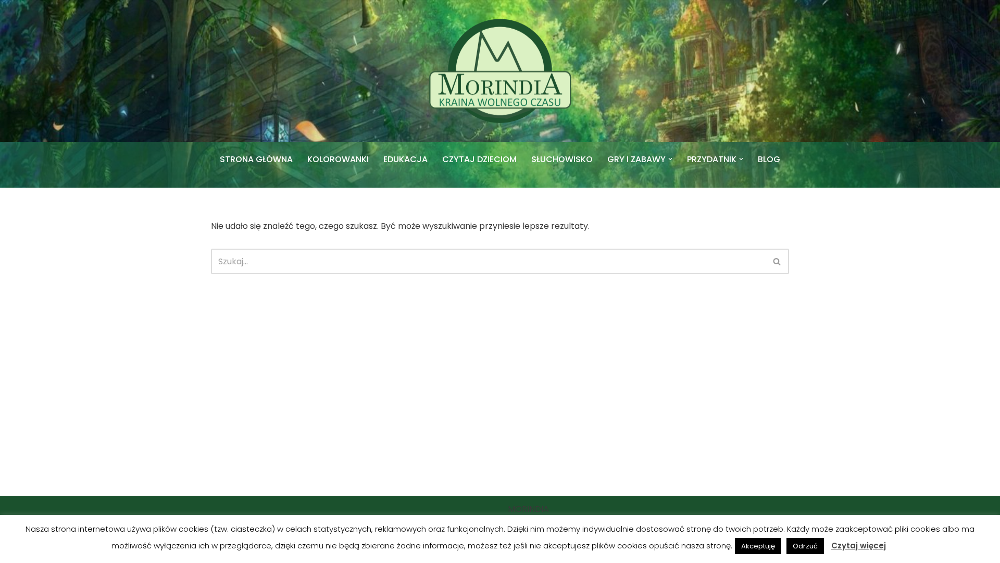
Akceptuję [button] (758, 546)
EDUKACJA (405, 159)
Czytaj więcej (858, 545)
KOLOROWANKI (338, 159)
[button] (670, 159)
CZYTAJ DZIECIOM (479, 159)
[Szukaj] (777, 261)
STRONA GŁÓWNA (256, 159)
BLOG (769, 159)
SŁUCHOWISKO (562, 159)
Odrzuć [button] (805, 546)
